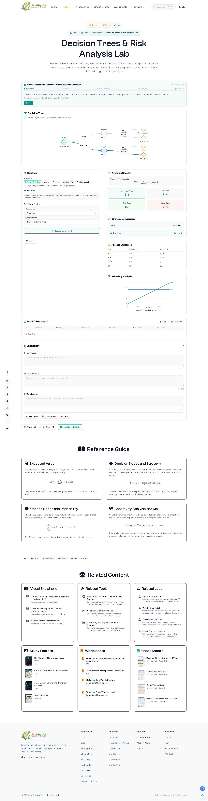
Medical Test (68, 182)
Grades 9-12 (114, 765)
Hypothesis (31, 353)
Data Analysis (48, 558)
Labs (66, 6)
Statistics (73, 558)
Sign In (182, 7)
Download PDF (50, 416)
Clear (66, 416)
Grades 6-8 (114, 759)
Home (75, 33)
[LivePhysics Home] (34, 6)
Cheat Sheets (101, 6)
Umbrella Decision (32, 182)
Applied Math (97, 33)
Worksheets (120, 6)
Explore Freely (179, 85)
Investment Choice (51, 182)
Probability (35, 558)
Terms (168, 743)
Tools (54, 6)
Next (27, 103)
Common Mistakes (89, 781)
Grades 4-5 (114, 754)
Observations (33, 373)
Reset (31, 241)
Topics (140, 748)
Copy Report (33, 416)
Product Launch (83, 182)
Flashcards (138, 6)
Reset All (50, 427)
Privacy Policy (171, 748)
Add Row (31, 334)
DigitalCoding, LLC (180, 795)
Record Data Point (63, 231)
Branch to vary (31, 218)
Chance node (30, 209)
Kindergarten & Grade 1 (119, 743)
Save (94, 25)
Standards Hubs (144, 737)
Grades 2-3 (114, 748)
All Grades (113, 737)
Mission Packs (143, 743)
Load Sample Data (71, 427)
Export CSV (178, 322)
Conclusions (32, 394)
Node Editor (29, 190)
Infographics (82, 6)
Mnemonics (86, 776)
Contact (169, 754)
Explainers (85, 770)
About (168, 737)
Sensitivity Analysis (32, 204)
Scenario (28, 178)
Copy (164, 322)
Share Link (31, 427)
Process (84, 558)
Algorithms (62, 558)
